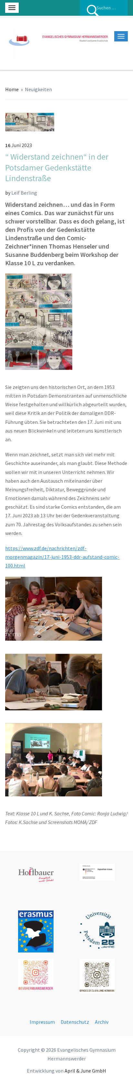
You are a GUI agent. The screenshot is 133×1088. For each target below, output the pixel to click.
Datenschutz (75, 1022)
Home (12, 89)
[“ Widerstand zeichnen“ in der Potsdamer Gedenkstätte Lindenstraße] (29, 121)
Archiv (101, 1022)
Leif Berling (24, 192)
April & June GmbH (85, 1070)
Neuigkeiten (38, 89)
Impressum (42, 1022)
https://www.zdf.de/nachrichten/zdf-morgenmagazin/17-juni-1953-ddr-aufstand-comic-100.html (62, 557)
